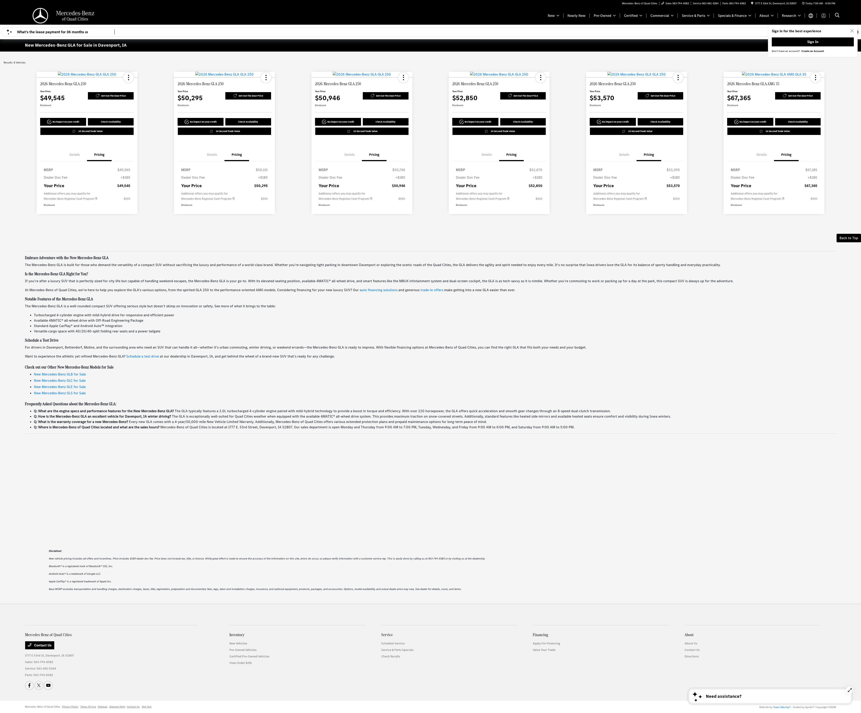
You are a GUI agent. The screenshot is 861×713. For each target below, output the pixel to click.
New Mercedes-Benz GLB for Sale (60, 374)
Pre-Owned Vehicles (243, 650)
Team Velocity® (782, 707)
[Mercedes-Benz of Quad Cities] (63, 15)
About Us (691, 643)
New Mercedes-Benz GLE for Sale (60, 386)
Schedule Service (393, 643)
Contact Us (42, 645)
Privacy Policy (70, 707)
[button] (128, 77)
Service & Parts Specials (397, 650)
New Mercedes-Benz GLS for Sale (60, 393)
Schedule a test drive (142, 356)
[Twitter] (38, 685)
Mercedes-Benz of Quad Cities (42, 707)
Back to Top (848, 238)
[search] (837, 16)
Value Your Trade (544, 650)
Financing (540, 635)
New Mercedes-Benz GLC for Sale (60, 380)
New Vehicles (238, 643)
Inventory (236, 635)
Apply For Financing (546, 643)
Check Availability (111, 122)
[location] (752, 3)
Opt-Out (146, 707)
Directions (692, 656)
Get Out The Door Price (113, 96)
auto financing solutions (379, 290)
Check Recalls (390, 656)
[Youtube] (48, 685)
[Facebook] (29, 685)
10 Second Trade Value (90, 131)
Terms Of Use (88, 707)
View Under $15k (240, 663)
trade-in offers (431, 290)
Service (387, 635)
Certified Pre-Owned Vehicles (249, 656)
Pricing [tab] (99, 154)
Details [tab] (75, 154)
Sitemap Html (117, 707)
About (689, 635)
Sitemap (102, 707)
